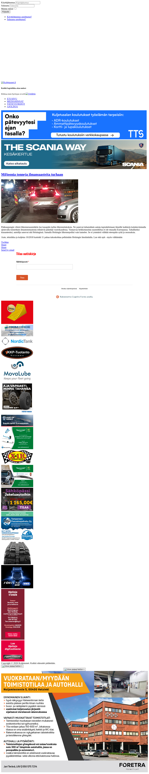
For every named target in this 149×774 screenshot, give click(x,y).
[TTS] (74, 138)
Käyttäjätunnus (8, 2)
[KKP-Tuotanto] (17, 358)
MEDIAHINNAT (15, 101)
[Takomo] (17, 448)
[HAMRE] (17, 563)
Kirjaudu (5, 12)
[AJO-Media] (12, 639)
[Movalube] (17, 381)
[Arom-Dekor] (17, 335)
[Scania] (74, 168)
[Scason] (17, 587)
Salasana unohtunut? (16, 19)
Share (3, 245)
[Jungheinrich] (17, 510)
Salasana (5, 5)
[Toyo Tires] (17, 413)
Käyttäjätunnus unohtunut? (19, 17)
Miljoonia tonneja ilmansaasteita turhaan (32, 174)
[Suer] (17, 323)
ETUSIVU (12, 99)
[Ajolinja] (31, 94)
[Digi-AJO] (12, 660)
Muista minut (7, 9)
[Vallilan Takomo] (17, 486)
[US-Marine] (17, 463)
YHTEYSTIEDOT (16, 104)
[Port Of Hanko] (17, 425)
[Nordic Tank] (17, 345)
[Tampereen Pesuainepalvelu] (17, 540)
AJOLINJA (12, 106)
